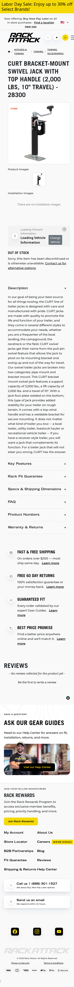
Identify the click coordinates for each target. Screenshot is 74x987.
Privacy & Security (20, 963)
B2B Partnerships (18, 851)
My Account (13, 832)
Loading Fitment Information (32, 231)
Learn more (50, 563)
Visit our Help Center (37, 767)
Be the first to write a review (37, 682)
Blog (40, 851)
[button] (37, 681)
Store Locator (15, 842)
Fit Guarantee (15, 860)
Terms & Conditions (53, 963)
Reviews (44, 860)
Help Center (47, 869)
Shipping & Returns (20, 869)
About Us (45, 832)
